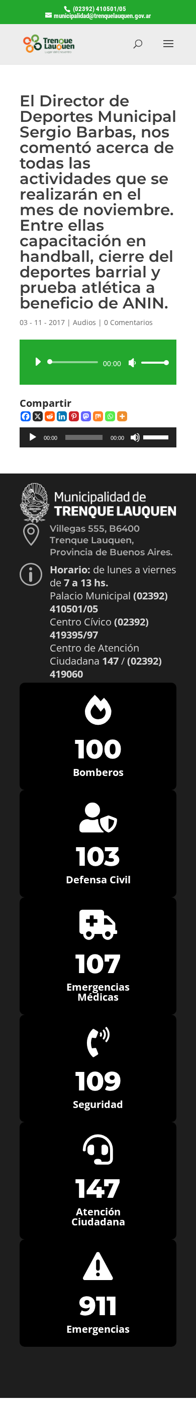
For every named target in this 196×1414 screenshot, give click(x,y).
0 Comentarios (128, 322)
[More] (122, 416)
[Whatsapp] (110, 416)
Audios (84, 322)
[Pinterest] (74, 416)
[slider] (152, 362)
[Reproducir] (38, 362)
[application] (98, 362)
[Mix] (98, 416)
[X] (38, 416)
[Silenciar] (132, 362)
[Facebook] (26, 416)
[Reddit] (50, 416)
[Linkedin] (62, 416)
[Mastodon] (86, 416)
